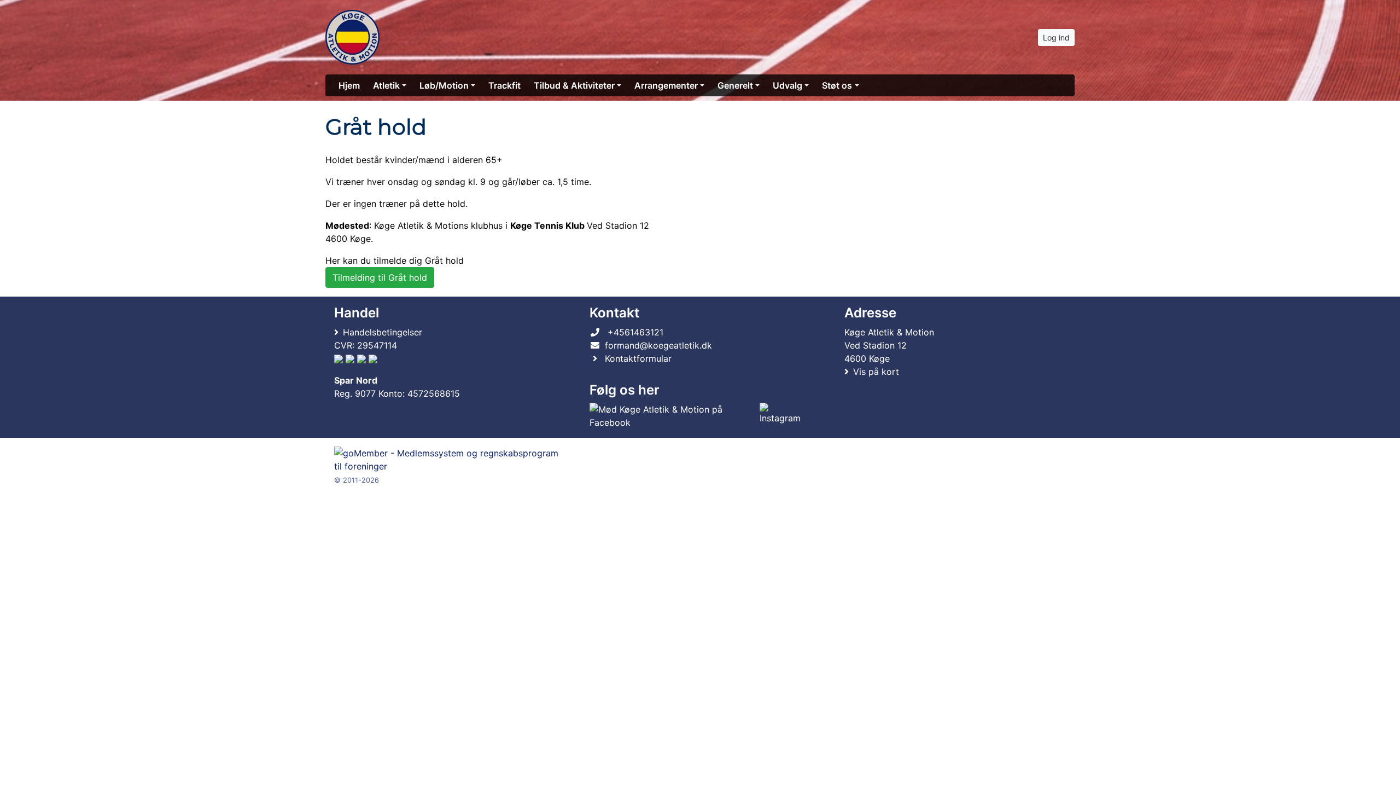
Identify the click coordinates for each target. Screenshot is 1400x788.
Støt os (837, 85)
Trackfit (504, 85)
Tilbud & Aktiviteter (574, 85)
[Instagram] (783, 416)
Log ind (1056, 37)
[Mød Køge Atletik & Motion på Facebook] (672, 416)
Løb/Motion (444, 85)
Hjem (349, 85)
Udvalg (787, 85)
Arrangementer (666, 85)
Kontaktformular (638, 358)
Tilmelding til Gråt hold (379, 277)
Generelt (735, 85)
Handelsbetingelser (382, 332)
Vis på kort (876, 371)
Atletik (386, 85)
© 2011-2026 (356, 480)
